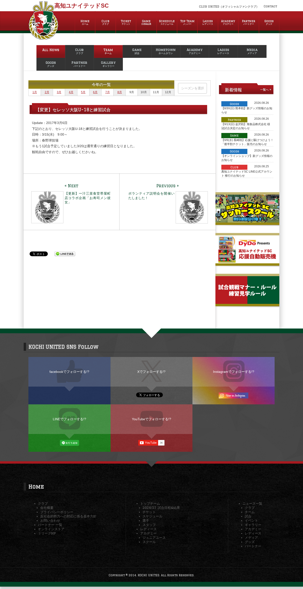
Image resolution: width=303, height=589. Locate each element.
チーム (250, 512)
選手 (146, 520)
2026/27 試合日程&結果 (161, 508)
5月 (83, 92)
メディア (251, 537)
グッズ (250, 542)
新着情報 (233, 89)
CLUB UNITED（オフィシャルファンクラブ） (229, 6)
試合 (248, 516)
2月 (47, 92)
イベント (251, 520)
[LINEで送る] (64, 254)
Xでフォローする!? (151, 372)
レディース (148, 529)
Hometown (166, 51)
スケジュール (152, 516)
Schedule (167, 22)
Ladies (207, 22)
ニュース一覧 (252, 503)
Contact (270, 6)
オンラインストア (51, 529)
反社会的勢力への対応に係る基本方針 (68, 516)
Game (146, 22)
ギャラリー (253, 525)
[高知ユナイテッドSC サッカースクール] (247, 221)
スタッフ (149, 525)
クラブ (43, 503)
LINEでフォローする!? (69, 419)
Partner (248, 22)
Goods (269, 22)
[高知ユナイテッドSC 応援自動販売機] (247, 261)
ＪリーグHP (47, 533)
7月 (107, 92)
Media (252, 51)
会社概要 (46, 508)
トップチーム (150, 503)
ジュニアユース (154, 537)
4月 (71, 92)
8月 (119, 92)
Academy (228, 22)
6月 (95, 92)
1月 (34, 92)
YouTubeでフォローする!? (151, 419)
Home (84, 22)
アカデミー (148, 533)
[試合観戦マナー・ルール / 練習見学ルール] (247, 302)
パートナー (253, 546)
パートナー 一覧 (50, 525)
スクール (149, 542)
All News (50, 50)
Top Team (187, 22)
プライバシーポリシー (56, 512)
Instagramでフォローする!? (233, 372)
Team (108, 51)
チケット (149, 512)
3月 (59, 92)
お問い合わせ (50, 520)
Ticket (126, 22)
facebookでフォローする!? (69, 372)
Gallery (108, 64)
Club (105, 22)
